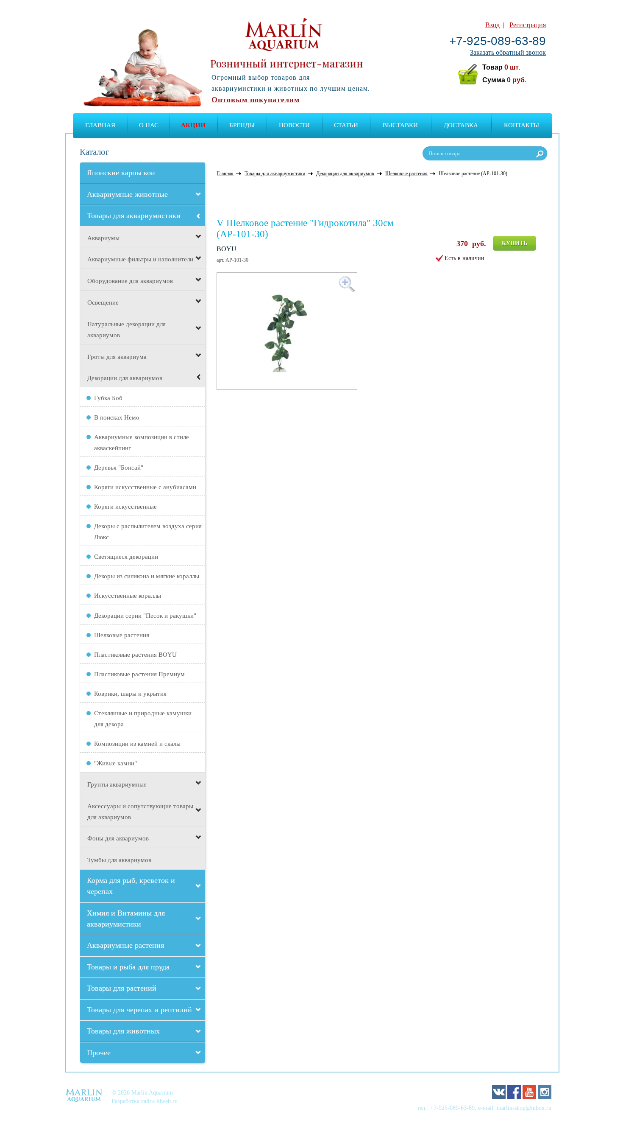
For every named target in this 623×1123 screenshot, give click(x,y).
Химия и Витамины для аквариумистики (126, 918)
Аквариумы (103, 238)
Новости (294, 125)
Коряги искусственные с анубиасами (145, 487)
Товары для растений (121, 988)
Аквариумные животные (127, 194)
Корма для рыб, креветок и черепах (131, 886)
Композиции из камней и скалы (137, 743)
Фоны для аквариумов (118, 838)
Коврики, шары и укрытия (130, 693)
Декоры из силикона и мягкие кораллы (146, 576)
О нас (149, 125)
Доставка (461, 125)
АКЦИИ (193, 125)
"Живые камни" (115, 763)
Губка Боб (108, 398)
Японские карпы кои (121, 172)
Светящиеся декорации (126, 556)
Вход (492, 24)
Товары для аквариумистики (134, 215)
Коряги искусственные (125, 506)
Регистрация (527, 24)
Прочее (99, 1052)
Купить (514, 243)
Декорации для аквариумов (124, 378)
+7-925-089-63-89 (497, 41)
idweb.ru (167, 1101)
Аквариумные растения (125, 945)
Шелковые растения (121, 635)
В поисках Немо (116, 417)
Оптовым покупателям (255, 99)
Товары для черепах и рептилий (139, 1009)
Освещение (103, 302)
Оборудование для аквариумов (130, 280)
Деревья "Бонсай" (118, 467)
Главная (100, 125)
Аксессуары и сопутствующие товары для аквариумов (140, 812)
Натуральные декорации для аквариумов (126, 330)
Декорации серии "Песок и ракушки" (145, 615)
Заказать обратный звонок (508, 52)
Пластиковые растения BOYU (135, 654)
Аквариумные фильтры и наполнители (140, 259)
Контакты (521, 125)
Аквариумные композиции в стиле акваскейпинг (141, 442)
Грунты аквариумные (117, 784)
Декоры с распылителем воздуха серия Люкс (148, 531)
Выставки (400, 125)
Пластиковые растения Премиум (139, 674)
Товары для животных (123, 1031)
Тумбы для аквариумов (119, 860)
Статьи (346, 125)
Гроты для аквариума (117, 356)
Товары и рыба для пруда (128, 967)
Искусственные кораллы (127, 595)
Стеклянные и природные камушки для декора (143, 719)
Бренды (242, 125)
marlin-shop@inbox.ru (524, 1107)
